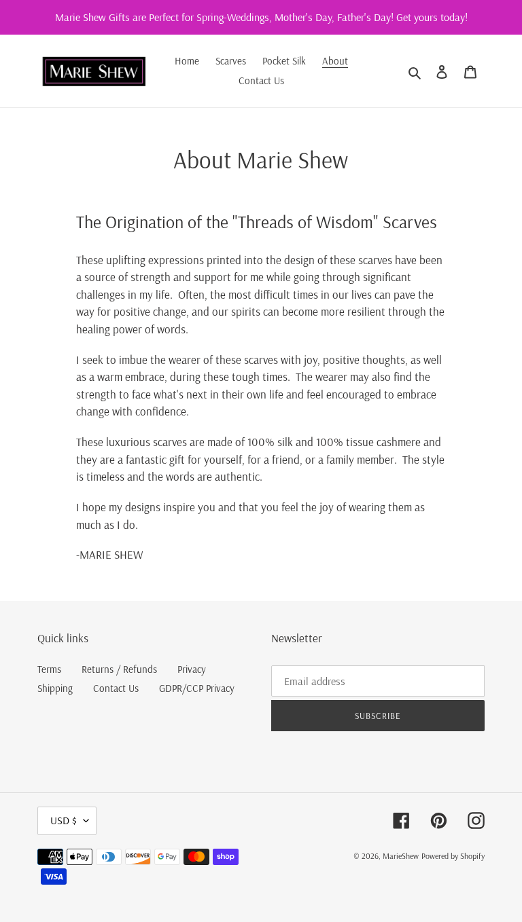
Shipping (55, 688)
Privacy (191, 669)
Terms (49, 669)
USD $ (63, 820)
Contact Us (116, 688)
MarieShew (401, 856)
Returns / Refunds (119, 669)
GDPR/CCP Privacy (196, 688)
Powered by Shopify (453, 856)
